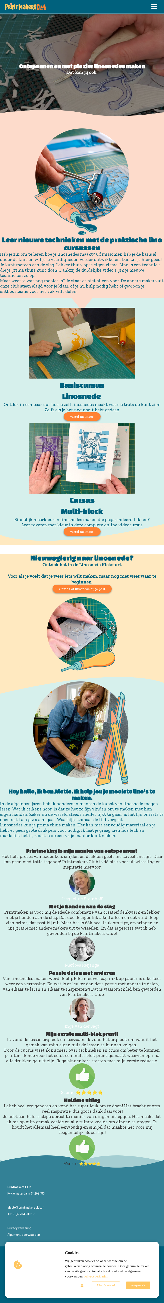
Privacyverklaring (96, 1276)
